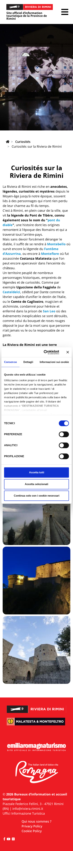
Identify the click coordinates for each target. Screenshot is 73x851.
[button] (64, 12)
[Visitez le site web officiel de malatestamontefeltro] (36, 724)
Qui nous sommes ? (36, 821)
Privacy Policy (32, 826)
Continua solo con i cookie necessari (36, 495)
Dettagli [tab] (28, 361)
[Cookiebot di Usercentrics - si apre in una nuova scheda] (44, 352)
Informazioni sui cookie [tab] (54, 361)
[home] (7, 141)
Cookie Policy (32, 831)
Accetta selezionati (36, 484)
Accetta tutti (36, 472)
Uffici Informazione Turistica (24, 813)
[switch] (64, 434)
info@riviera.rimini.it (27, 808)
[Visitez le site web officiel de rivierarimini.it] (36, 707)
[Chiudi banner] (67, 352)
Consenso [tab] (10, 361)
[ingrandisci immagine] (36, 511)
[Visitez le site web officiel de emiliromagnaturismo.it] (36, 747)
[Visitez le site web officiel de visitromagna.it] (36, 772)
